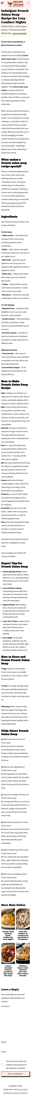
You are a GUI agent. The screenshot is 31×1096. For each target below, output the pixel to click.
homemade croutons (14, 202)
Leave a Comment (19, 33)
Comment (5, 1006)
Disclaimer (8, 1092)
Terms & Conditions (19, 1092)
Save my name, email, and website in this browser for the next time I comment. (16, 1065)
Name (4, 1042)
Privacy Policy (22, 1089)
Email (4, 1051)
